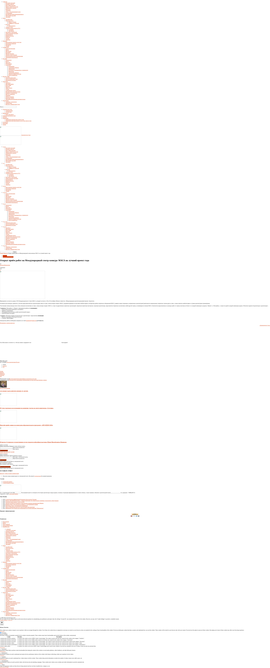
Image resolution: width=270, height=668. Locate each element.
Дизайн (7, 46)
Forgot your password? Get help (7, 451)
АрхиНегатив (9, 19)
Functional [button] (2, 647)
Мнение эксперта (10, 53)
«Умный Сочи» (9, 27)
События (5, 1)
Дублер (7, 89)
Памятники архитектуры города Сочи (15, 119)
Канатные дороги (10, 98)
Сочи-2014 (8, 65)
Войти (4, 523)
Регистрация (6, 521)
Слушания (10, 29)
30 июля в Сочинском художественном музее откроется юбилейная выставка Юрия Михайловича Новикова (33, 442)
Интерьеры (8, 44)
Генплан (5, 117)
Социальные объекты (13, 72)
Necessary (4, 632)
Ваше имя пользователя (18, 447)
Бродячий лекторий (10, 3)
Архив (4, 124)
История (5, 58)
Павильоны (11, 71)
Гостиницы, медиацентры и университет (18, 70)
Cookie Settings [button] (3, 620)
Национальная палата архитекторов (14, 56)
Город (4, 18)
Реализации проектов (11, 43)
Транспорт (5, 81)
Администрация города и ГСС (13, 28)
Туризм (7, 38)
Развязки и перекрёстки (11, 93)
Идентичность (11, 25)
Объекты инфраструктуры (14, 74)
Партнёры (5, 123)
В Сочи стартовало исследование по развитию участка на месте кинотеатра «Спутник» (27, 408)
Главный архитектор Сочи (9, 115)
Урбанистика (9, 103)
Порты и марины (10, 96)
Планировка (11, 66)
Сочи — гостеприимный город (13, 11)
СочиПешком (9, 13)
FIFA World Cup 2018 (11, 15)
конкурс (5, 366)
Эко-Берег (8, 17)
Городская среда (9, 20)
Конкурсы (8, 9)
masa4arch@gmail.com (31, 320)
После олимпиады (12, 75)
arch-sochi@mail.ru (13, 494)
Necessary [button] (2, 631)
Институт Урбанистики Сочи (13, 104)
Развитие (8, 37)
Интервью (8, 52)
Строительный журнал (8, 483)
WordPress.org (6, 526)
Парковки (8, 95)
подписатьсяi (38, 476)
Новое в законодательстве (12, 6)
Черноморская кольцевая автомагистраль (15, 99)
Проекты (5, 41)
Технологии (6, 100)
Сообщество (6, 47)
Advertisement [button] (3, 659)
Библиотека (5, 113)
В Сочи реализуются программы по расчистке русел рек (22, 378)
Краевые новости (10, 4)
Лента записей (6, 524)
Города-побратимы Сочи (12, 79)
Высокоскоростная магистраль (13, 91)
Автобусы (8, 82)
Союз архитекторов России (12, 362)
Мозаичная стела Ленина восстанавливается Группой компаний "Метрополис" (25, 508)
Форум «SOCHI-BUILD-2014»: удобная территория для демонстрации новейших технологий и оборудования (32, 500)
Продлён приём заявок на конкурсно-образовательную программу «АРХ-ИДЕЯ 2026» (26, 425)
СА (3, 367)
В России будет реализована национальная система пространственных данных (28, 380)
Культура (8, 24)
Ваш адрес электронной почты (20, 457)
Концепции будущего (11, 80)
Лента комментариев (8, 525)
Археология (8, 60)
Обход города (9, 88)
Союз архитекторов (10, 48)
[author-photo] (3, 387)
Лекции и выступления (11, 55)
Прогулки (8, 62)
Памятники (5, 118)
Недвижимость (9, 34)
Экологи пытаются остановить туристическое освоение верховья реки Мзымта (25, 503)
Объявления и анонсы (11, 8)
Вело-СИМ (8, 85)
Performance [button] (3, 651)
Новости (6, 253)
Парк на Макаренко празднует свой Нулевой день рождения (20, 507)
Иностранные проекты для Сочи (13, 42)
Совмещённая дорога (11, 90)
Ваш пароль (16, 449)
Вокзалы (8, 86)
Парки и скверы (12, 22)
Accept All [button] (9, 620)
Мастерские (8, 51)
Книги (7, 61)
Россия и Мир (6, 76)
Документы (11, 30)
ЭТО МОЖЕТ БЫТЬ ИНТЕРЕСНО (9, 391)
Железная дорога (10, 84)
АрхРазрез (8, 10)
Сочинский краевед (7, 481)
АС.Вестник (9, 112)
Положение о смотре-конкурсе (7, 323)
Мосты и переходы (10, 94)
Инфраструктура (10, 36)
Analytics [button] (2, 655)
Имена (7, 49)
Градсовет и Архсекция (11, 32)
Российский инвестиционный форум (14, 14)
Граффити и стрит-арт (13, 23)
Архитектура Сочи (7, 109)
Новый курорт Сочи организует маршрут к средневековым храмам (22, 504)
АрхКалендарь (9, 110)
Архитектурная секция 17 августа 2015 (15, 502)
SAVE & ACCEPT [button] (4, 667)
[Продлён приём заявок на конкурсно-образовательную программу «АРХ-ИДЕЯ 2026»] (8, 422)
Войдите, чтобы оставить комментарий (9, 473)
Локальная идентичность (12, 57)
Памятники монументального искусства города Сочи (18, 120)
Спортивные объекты (13, 67)
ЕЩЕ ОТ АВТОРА (23, 391)
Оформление (11, 69)
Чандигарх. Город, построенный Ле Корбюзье (17, 505)
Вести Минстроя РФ (10, 5)
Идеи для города (10, 114)
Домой (1, 253)
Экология (8, 39)
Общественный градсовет (12, 33)
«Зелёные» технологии (11, 101)
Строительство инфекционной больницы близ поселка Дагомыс (21, 499)
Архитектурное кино (11, 77)
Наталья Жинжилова (5, 265)
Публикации (9, 63)
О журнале (5, 122)
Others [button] (1, 663)
